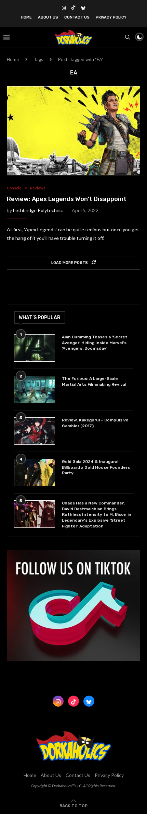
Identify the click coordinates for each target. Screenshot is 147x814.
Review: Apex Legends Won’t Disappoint (66, 199)
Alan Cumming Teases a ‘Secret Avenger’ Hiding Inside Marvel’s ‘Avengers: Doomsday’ (95, 343)
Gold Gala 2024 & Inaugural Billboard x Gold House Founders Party (96, 467)
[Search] (127, 37)
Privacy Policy (111, 17)
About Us (48, 17)
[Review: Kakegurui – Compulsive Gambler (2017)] (34, 431)
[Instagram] (64, 8)
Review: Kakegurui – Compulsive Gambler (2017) (95, 423)
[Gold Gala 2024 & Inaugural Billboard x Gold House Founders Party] (34, 472)
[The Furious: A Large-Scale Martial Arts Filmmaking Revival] (34, 389)
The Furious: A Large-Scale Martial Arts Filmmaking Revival (95, 381)
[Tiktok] (73, 8)
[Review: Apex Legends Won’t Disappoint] (73, 130)
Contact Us (77, 17)
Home (26, 17)
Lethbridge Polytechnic (38, 210)
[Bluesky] (83, 8)
